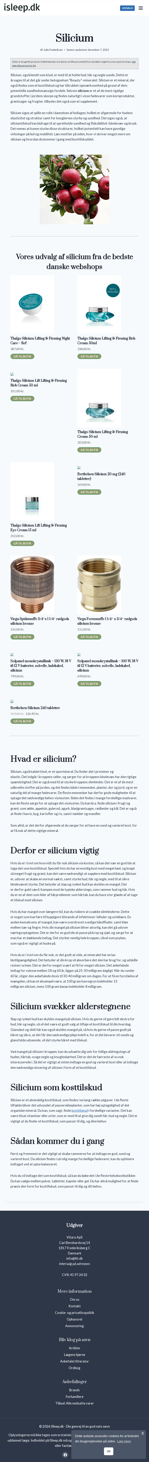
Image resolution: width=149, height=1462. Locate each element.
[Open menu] (141, 7)
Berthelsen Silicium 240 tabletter (35, 708)
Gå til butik (22, 356)
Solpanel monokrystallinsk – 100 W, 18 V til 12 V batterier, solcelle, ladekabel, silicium (107, 666)
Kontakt (74, 1306)
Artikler (74, 1348)
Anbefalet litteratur (74, 1361)
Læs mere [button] (124, 1441)
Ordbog (74, 1368)
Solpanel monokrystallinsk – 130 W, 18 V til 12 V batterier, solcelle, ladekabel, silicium (40, 666)
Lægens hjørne (74, 1355)
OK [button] (109, 1451)
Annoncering (74, 1326)
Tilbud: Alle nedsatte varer (74, 1403)
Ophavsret (74, 1319)
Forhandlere (74, 1397)
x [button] (142, 1433)
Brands (74, 1390)
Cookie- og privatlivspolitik (74, 1313)
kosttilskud (80, 1110)
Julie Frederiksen (53, 49)
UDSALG (127, 8)
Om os (74, 1299)
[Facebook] (65, 1455)
